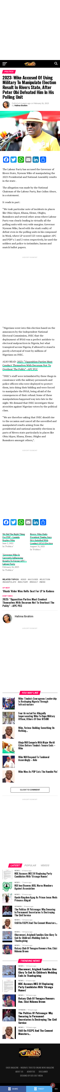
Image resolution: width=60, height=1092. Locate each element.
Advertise (31, 1071)
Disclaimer (43, 1071)
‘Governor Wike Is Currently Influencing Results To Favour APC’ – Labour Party (14, 559)
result (34, 582)
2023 (24, 580)
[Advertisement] (30, 30)
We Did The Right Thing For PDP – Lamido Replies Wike (13, 537)
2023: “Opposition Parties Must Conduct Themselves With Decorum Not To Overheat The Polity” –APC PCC (27, 365)
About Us (19, 1071)
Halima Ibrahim (20, 105)
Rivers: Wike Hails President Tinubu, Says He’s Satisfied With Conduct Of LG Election (41, 539)
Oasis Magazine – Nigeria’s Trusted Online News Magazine (30, 1067)
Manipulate (10, 582)
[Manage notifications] (52, 1085)
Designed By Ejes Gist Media (31, 1075)
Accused (33, 580)
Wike (43, 582)
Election (45, 580)
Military (23, 582)
